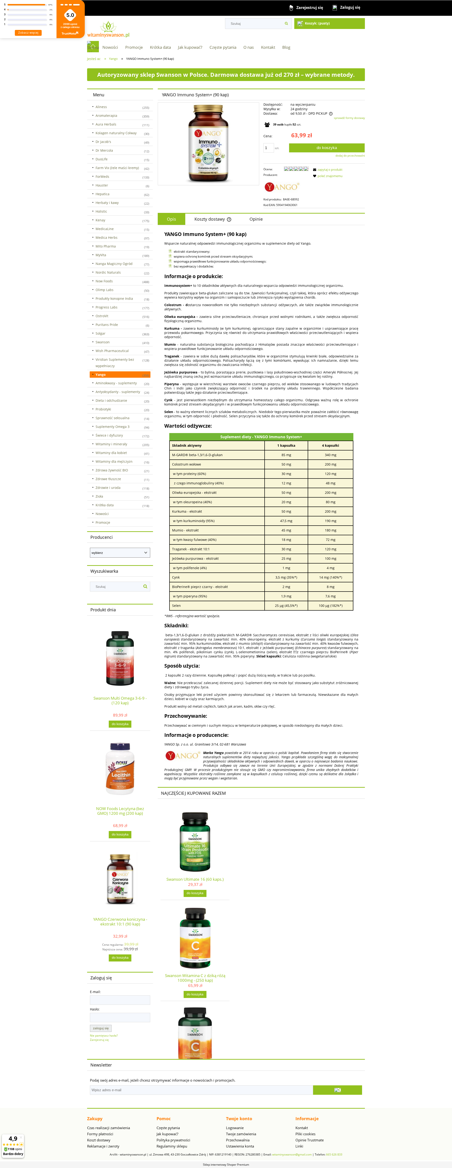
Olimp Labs (104, 290)
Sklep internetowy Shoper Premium (226, 1165)
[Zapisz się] (337, 1090)
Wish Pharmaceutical (112, 351)
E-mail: (95, 992)
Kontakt (301, 1127)
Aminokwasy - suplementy (116, 383)
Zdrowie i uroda (108, 487)
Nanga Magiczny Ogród (114, 263)
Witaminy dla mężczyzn (114, 461)
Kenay (100, 220)
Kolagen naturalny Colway (116, 133)
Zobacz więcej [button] (28, 32)
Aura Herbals (106, 124)
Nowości (102, 513)
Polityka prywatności (173, 1140)
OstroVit (102, 316)
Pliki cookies (305, 1134)
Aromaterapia (106, 115)
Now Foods (104, 281)
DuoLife (102, 159)
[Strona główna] (108, 28)
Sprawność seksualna (112, 418)
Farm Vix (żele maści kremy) (117, 168)
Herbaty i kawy (107, 202)
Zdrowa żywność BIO (112, 470)
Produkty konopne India (114, 298)
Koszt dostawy (98, 1140)
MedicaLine (105, 229)
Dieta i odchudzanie (111, 400)
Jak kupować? (167, 1134)
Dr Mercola (104, 150)
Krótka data (105, 505)
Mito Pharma (106, 246)
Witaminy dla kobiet (111, 452)
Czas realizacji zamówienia (108, 1127)
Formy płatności (100, 1134)
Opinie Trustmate (309, 1140)
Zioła (99, 496)
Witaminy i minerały (111, 444)
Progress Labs (106, 307)
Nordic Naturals (108, 272)
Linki (299, 1146)
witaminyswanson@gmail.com (292, 1154)
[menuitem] (110, 47)
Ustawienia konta (240, 1146)
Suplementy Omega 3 (112, 426)
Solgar (100, 333)
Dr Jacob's (103, 141)
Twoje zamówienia (241, 1134)
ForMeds (102, 176)
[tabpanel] (261, 505)
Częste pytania (168, 1127)
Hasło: (95, 1009)
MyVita (101, 255)
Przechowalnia (238, 1140)
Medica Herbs (106, 237)
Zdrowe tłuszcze (108, 479)
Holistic (101, 211)
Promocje (103, 522)
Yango (101, 374)
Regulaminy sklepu (172, 1146)
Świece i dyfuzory (109, 435)
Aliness (101, 107)
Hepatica (102, 194)
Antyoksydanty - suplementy (118, 391)
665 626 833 (334, 1154)
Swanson (103, 342)
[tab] (171, 219)
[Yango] (282, 187)
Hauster (102, 185)
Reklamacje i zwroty (103, 1146)
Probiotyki (103, 409)
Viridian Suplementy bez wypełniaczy (115, 362)
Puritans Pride (107, 324)
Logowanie (235, 1127)
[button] (327, 169)
